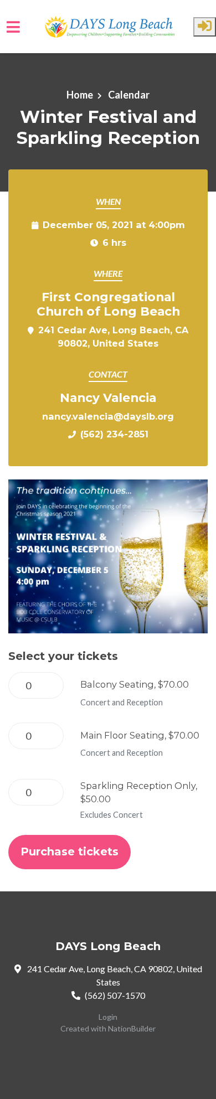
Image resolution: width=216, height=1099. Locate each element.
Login (108, 1016)
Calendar (128, 95)
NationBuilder (132, 1028)
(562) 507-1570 (115, 995)
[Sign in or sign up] (204, 27)
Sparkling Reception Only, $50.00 (138, 792)
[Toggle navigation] (13, 27)
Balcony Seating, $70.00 (134, 684)
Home (79, 95)
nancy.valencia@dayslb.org (108, 416)
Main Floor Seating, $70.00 (139, 735)
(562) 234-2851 (114, 434)
